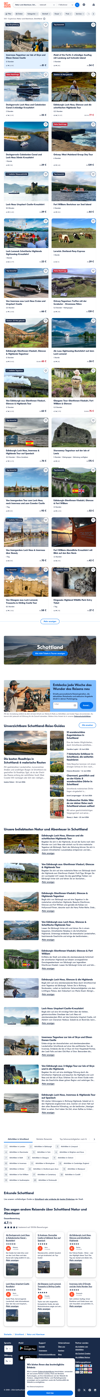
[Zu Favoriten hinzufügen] (46, 25)
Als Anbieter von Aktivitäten (81, 1348)
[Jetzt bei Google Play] (28, 1348)
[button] (26, 45)
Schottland (39, 1199)
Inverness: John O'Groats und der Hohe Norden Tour (80, 1285)
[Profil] (94, 5)
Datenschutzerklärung (47, 1354)
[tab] (18, 1139)
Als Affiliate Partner (82, 1357)
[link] (26, 45)
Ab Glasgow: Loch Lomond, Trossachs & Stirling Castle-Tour (49, 1286)
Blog (60, 1354)
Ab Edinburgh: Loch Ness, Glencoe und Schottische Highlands (80, 1238)
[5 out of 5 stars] (18, 1244)
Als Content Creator (82, 1354)
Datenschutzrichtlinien (82, 716)
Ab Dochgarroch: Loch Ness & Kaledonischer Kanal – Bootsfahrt (18, 1238)
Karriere (61, 1351)
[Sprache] (84, 5)
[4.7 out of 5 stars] (11, 1227)
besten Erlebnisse (67, 1199)
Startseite (8, 1334)
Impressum (43, 1351)
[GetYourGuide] (7, 4)
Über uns (61, 1347)
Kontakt (42, 1347)
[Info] (44, 19)
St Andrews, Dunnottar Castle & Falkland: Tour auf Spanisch (49, 1238)
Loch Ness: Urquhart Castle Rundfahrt (17, 1285)
